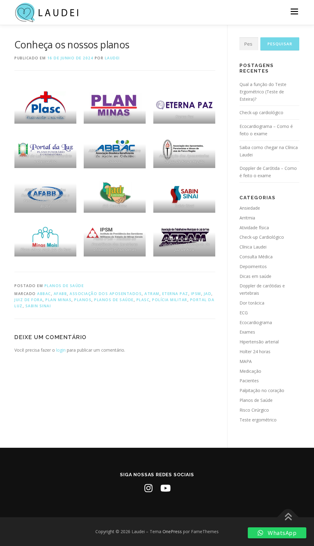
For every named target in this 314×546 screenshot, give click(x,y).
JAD (208, 293)
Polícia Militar (169, 299)
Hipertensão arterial (259, 342)
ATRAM (151, 293)
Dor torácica (251, 303)
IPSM (196, 293)
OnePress (172, 531)
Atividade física (254, 227)
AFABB (60, 293)
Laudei (112, 58)
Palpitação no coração (261, 390)
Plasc (143, 299)
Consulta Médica (256, 257)
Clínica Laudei (252, 247)
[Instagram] (148, 488)
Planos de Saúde (64, 285)
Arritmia (247, 218)
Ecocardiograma (255, 322)
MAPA (245, 361)
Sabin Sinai (38, 306)
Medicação (250, 371)
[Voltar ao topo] (288, 517)
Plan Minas (58, 299)
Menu (294, 11)
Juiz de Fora (28, 299)
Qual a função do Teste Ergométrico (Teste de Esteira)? (262, 91)
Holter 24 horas (254, 351)
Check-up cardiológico (261, 112)
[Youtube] (165, 488)
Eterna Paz (175, 293)
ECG (243, 313)
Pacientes (249, 380)
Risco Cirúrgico (254, 410)
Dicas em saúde (255, 276)
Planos (82, 299)
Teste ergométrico (258, 420)
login (61, 350)
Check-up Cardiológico (261, 237)
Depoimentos (253, 266)
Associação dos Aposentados (106, 293)
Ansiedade (249, 208)
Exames (247, 332)
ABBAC (44, 293)
